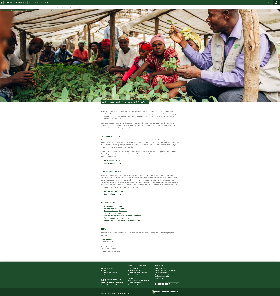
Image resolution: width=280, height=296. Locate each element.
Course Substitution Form (113, 163)
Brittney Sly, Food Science (113, 213)
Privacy (136, 291)
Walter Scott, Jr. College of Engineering (112, 283)
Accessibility (112, 291)
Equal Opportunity (122, 291)
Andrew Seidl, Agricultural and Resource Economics (122, 216)
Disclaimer (130, 291)
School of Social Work (134, 285)
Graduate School (133, 268)
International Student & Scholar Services (166, 270)
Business (103, 270)
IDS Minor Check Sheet (112, 161)
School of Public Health (134, 283)
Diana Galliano (106, 240)
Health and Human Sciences (109, 272)
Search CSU (142, 291)
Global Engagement (78, 7)
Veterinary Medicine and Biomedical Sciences (111, 279)
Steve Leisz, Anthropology (113, 206)
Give (270, 2)
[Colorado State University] (13, 2)
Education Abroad (49, 7)
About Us (88, 7)
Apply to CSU (104, 291)
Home (3, 7)
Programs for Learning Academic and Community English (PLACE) (165, 275)
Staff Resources (159, 278)
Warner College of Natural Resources (111, 285)
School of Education (133, 275)
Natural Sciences (106, 277)
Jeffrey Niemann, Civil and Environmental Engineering (123, 220)
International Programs (38, 2)
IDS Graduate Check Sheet (113, 192)
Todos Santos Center (161, 272)
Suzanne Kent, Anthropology (114, 209)
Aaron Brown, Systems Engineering (116, 218)
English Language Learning (63, 7)
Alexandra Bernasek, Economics (115, 211)
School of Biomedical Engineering (137, 272)
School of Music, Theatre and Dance (138, 280)
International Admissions (14, 7)
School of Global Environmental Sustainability (137, 277)
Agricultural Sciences (107, 268)
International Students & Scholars (32, 7)
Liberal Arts (104, 275)
